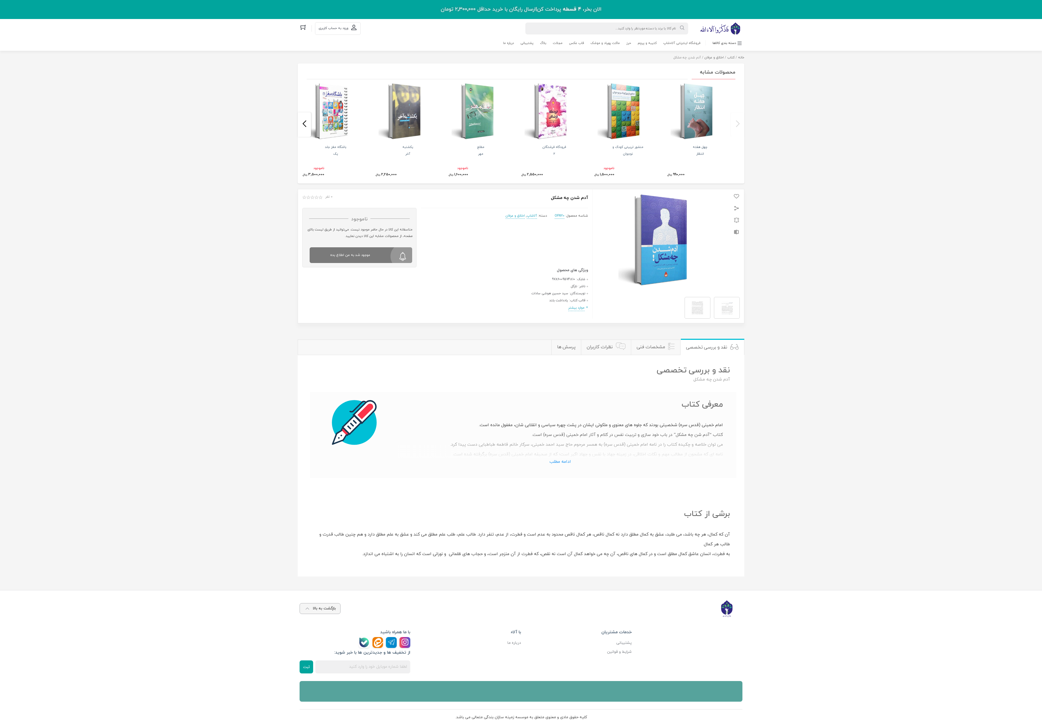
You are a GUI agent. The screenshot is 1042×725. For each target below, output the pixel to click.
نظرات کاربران (600, 347)
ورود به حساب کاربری (333, 28)
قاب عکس (576, 43)
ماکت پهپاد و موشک (605, 43)
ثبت (306, 667)
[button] (737, 124)
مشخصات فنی (651, 347)
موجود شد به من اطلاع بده (350, 255)
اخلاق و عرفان (714, 57)
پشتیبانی (526, 43)
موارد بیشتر (576, 308)
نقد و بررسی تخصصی (707, 347)
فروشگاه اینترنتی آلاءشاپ (681, 43)
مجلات (558, 43)
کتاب (731, 57)
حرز (628, 43)
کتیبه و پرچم (647, 43)
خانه (741, 57)
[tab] (712, 347)
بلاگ (543, 43)
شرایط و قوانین (619, 651)
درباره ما (508, 43)
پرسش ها (566, 347)
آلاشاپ (532, 216)
